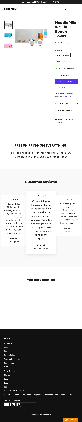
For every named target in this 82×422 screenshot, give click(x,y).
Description (61, 104)
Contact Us (8, 343)
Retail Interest (9, 363)
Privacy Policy (9, 355)
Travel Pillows (9, 371)
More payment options (66, 87)
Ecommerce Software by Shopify (41, 415)
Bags (6, 379)
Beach (6, 383)
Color (58, 51)
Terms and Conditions (12, 359)
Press (6, 347)
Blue (58, 61)
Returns (7, 351)
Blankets (7, 375)
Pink (66, 61)
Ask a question (63, 110)
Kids (5, 387)
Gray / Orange (63, 55)
